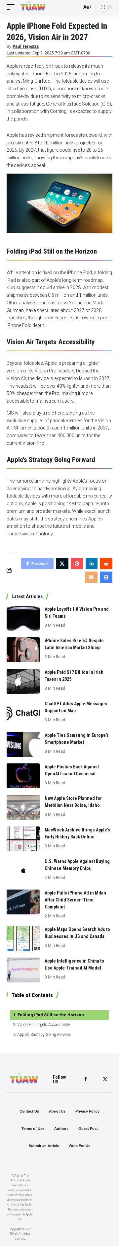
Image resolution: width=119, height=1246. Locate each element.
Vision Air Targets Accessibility (43, 1024)
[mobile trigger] (12, 7)
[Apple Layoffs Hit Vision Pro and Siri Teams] (23, 618)
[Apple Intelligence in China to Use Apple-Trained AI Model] (23, 970)
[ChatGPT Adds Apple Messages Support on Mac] (23, 712)
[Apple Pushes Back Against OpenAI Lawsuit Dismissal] (23, 775)
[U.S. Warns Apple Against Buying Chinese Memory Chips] (23, 870)
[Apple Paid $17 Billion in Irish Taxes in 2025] (23, 681)
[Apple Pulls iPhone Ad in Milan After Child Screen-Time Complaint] (23, 902)
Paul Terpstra (26, 46)
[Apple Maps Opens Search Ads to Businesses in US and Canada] (23, 938)
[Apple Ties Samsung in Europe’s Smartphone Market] (23, 744)
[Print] (106, 577)
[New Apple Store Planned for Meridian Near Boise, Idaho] (23, 807)
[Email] (91, 577)
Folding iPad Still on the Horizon (51, 1015)
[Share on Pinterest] (77, 563)
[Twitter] (105, 1079)
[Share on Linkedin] (92, 563)
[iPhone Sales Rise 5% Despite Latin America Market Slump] (23, 649)
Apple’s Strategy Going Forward (44, 1034)
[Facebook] (86, 1079)
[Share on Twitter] (62, 563)
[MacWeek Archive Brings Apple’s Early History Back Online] (23, 838)
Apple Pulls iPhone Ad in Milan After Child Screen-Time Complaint (75, 899)
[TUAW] (33, 7)
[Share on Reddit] (106, 563)
